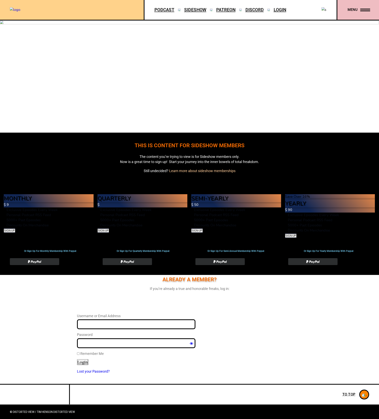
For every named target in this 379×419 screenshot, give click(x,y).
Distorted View (64, 412)
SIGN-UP (9, 230)
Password (85, 335)
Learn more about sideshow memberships (202, 171)
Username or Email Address (99, 316)
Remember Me (92, 354)
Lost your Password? (93, 371)
